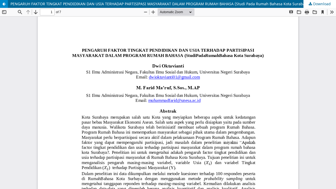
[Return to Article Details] (4, 4)
